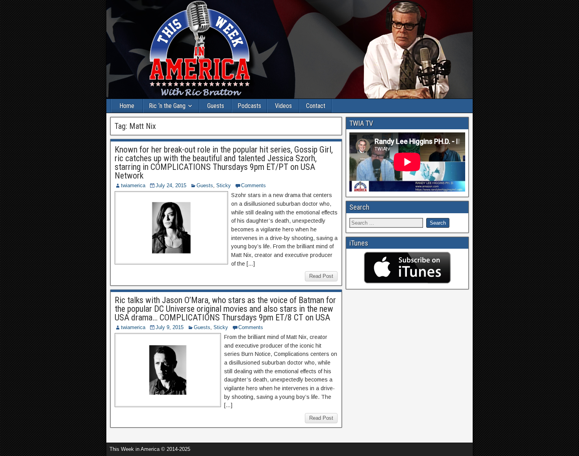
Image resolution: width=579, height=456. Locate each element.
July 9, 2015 (170, 327)
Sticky (223, 185)
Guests (215, 106)
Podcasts (249, 106)
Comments (253, 185)
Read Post (321, 276)
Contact (315, 106)
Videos (283, 106)
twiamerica (133, 185)
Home (126, 106)
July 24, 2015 (171, 185)
